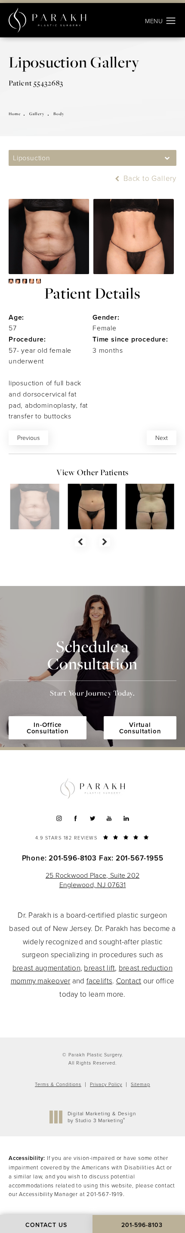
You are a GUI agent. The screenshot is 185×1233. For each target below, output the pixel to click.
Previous (28, 437)
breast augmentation (46, 968)
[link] (92, 837)
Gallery (37, 113)
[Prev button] (80, 542)
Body (59, 113)
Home (15, 113)
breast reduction (146, 968)
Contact (129, 981)
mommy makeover (41, 981)
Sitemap (140, 1084)
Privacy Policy (106, 1084)
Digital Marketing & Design (101, 1116)
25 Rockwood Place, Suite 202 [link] (92, 879)
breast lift (99, 968)
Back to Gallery (148, 178)
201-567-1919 (104, 1194)
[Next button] (104, 542)
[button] (171, 21)
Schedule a (92, 667)
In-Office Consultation (48, 728)
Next (161, 437)
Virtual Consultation (140, 728)
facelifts (99, 981)
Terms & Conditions (58, 1084)
